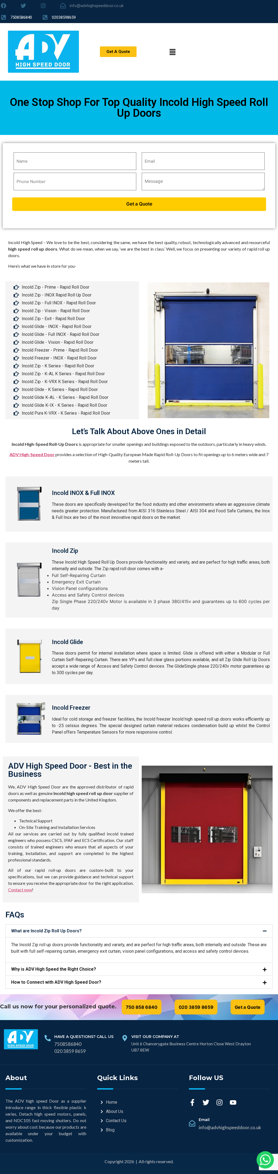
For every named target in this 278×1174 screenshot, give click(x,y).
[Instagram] (219, 1102)
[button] (139, 930)
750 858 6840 (141, 1007)
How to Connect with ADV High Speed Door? (56, 982)
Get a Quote (248, 1007)
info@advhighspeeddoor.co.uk (230, 1127)
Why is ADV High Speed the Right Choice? (53, 969)
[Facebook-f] (192, 1102)
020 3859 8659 (196, 1007)
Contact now (20, 889)
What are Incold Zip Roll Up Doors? (46, 930)
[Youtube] (233, 1102)
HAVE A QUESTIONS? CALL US (83, 1036)
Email (204, 1119)
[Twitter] (206, 1102)
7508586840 (67, 1044)
